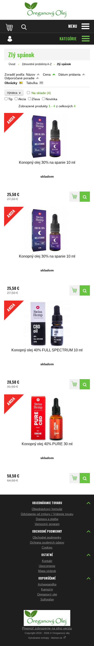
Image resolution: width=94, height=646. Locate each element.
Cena (47, 74)
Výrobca (14, 92)
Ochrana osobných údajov (47, 542)
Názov (30, 74)
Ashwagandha (47, 584)
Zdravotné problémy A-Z (37, 64)
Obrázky (11, 83)
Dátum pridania (69, 74)
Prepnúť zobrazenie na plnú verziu (47, 628)
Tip (10, 99)
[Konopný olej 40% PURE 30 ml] (85, 478)
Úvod (12, 64)
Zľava (36, 99)
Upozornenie (47, 566)
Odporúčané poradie (19, 78)
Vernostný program (47, 524)
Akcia (22, 99)
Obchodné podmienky (47, 537)
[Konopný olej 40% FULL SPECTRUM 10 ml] (85, 384)
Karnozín (47, 589)
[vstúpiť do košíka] (10, 27)
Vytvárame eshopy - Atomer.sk (45, 637)
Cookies (47, 547)
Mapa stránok (47, 571)
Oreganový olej (47, 594)
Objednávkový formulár (47, 509)
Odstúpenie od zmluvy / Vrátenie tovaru (47, 514)
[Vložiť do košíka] (74, 197)
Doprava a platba (47, 519)
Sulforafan (47, 599)
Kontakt (47, 561)
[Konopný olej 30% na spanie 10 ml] (85, 197)
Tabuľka (32, 83)
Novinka (51, 99)
